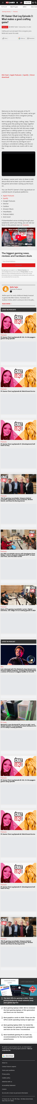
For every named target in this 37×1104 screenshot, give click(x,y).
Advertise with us (7, 1081)
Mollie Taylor (14, 27)
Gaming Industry (6, 11)
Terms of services (22, 270)
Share (6, 38)
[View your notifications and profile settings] (17, 2)
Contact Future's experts (9, 1066)
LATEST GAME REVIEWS (27, 982)
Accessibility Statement (8, 1085)
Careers (4, 1089)
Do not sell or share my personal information (15, 1093)
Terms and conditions (8, 1070)
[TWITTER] (11, 291)
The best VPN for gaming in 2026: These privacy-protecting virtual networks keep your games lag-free (18, 1000)
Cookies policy (6, 1078)
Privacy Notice (24, 272)
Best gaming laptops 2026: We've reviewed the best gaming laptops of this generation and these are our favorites (19, 1010)
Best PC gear (14, 7)
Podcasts (15, 11)
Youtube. (26, 225)
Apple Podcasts (8, 196)
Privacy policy (6, 1074)
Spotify (5, 198)
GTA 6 (24, 7)
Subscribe (27, 2)
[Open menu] (3, 2)
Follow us (23, 38)
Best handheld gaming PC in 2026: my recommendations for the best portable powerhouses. (18, 1037)
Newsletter (32, 38)
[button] (35, 2)
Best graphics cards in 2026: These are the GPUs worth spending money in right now (19, 1019)
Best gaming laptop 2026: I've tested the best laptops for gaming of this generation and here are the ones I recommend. (19, 1027)
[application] (18, 163)
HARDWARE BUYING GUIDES (9, 982)
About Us (4, 1063)
